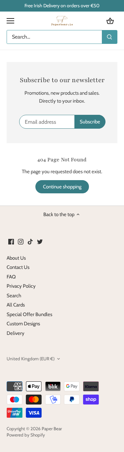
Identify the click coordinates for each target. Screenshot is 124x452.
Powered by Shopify (26, 434)
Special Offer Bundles (29, 314)
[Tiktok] (30, 241)
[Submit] (109, 37)
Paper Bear (52, 428)
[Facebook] (11, 241)
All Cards (16, 305)
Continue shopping (62, 187)
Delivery (15, 333)
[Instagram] (20, 241)
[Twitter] (40, 241)
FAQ (11, 277)
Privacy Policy (21, 286)
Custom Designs (23, 324)
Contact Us (18, 267)
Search (14, 296)
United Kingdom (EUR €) (31, 358)
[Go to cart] (110, 21)
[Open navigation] (10, 20)
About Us (16, 258)
